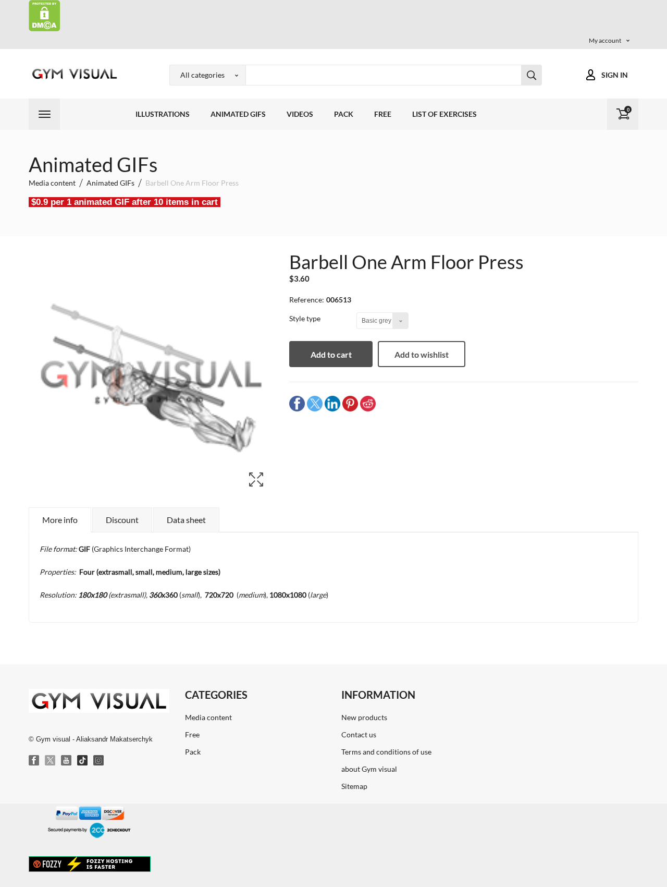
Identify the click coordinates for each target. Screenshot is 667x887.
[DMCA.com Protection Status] (44, 15)
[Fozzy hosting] (90, 863)
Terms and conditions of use (386, 751)
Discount (122, 520)
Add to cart (331, 354)
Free (382, 114)
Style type (305, 318)
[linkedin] (332, 403)
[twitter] (315, 403)
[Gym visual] (73, 73)
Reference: (306, 299)
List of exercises (444, 114)
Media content (208, 717)
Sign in (614, 74)
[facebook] (297, 403)
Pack (343, 114)
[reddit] (368, 403)
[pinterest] (350, 403)
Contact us (358, 734)
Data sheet (186, 520)
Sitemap (354, 786)
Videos (300, 114)
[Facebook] (34, 761)
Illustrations (162, 114)
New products (364, 717)
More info (60, 520)
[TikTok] (83, 761)
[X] (50, 761)
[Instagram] (99, 761)
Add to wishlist (421, 354)
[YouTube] (66, 761)
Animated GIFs (238, 114)
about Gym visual (369, 768)
